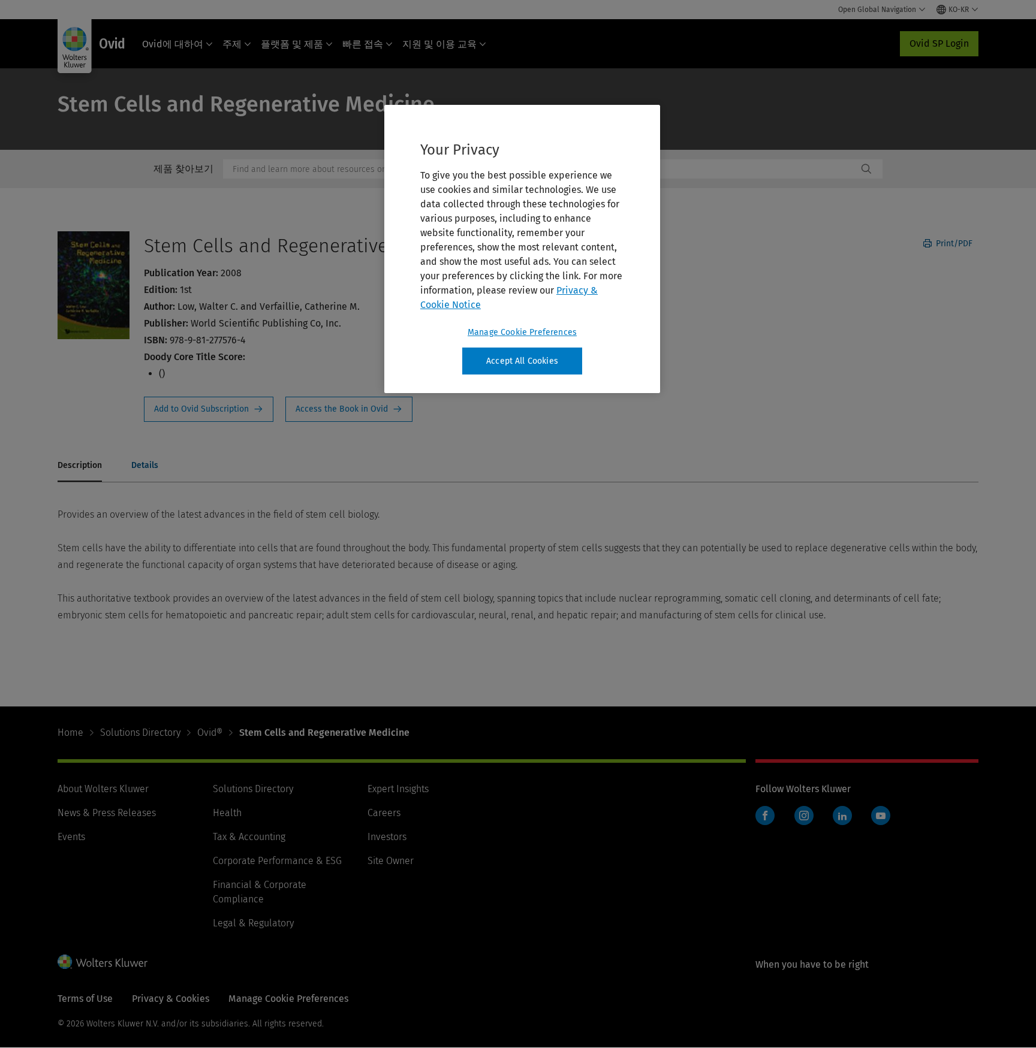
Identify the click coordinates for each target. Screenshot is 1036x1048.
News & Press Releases (107, 813)
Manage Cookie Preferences (522, 332)
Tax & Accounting (249, 836)
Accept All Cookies (522, 361)
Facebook (765, 815)
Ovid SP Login (939, 43)
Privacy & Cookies (170, 998)
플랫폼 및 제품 (292, 44)
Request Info (208, 409)
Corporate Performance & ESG (277, 860)
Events (71, 836)
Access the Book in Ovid (349, 409)
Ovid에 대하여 (172, 44)
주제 (232, 44)
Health (227, 813)
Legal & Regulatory (253, 923)
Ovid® (209, 732)
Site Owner (391, 860)
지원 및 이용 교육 (439, 44)
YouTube (880, 815)
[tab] (80, 466)
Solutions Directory (140, 732)
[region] (522, 249)
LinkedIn (842, 815)
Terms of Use (85, 998)
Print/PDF (952, 243)
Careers (384, 813)
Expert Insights (398, 789)
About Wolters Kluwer (103, 789)
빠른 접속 (362, 44)
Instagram (804, 815)
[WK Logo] (102, 962)
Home (70, 732)
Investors (387, 836)
